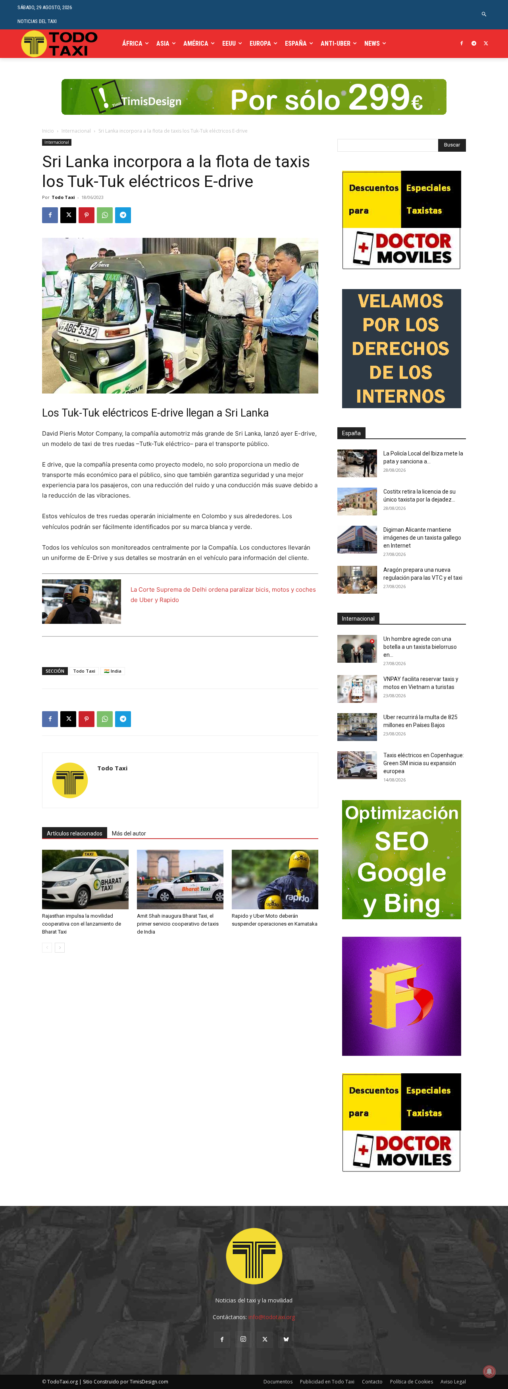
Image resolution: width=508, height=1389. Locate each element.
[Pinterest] (86, 215)
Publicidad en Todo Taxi (327, 1381)
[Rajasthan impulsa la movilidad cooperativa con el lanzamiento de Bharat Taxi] (85, 879)
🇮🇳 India (112, 671)
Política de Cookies (411, 1381)
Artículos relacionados (74, 833)
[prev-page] (47, 948)
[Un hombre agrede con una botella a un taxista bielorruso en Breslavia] (357, 649)
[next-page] (60, 948)
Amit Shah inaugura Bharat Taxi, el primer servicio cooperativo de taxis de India (178, 924)
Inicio (48, 130)
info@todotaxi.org (271, 1317)
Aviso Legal (453, 1381)
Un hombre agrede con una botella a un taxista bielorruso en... (420, 647)
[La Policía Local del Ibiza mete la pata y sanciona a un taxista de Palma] (357, 463)
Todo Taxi (63, 197)
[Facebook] (461, 43)
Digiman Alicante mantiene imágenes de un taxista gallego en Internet (422, 538)
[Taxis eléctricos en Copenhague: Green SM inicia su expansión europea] (357, 765)
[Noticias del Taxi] (60, 43)
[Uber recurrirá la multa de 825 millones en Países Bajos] (357, 727)
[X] (486, 43)
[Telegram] (473, 43)
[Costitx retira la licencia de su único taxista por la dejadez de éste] (357, 501)
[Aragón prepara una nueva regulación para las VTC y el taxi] (357, 580)
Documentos (278, 1381)
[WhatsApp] (105, 215)
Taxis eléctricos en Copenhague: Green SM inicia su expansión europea (423, 763)
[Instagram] (243, 1339)
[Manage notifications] (489, 1371)
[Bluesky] (286, 1340)
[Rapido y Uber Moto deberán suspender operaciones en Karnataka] (275, 879)
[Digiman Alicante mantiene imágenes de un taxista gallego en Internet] (357, 540)
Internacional (76, 130)
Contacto (372, 1381)
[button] (484, 14)
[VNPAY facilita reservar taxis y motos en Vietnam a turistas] (357, 689)
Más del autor (129, 833)
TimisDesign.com (149, 1381)
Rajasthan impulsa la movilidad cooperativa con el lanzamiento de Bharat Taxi (81, 924)
